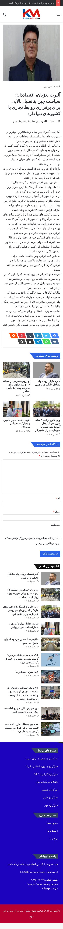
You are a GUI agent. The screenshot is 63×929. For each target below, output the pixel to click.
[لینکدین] (37, 335)
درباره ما (54, 838)
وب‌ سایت (55, 525)
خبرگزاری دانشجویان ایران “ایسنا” (41, 758)
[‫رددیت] (12, 335)
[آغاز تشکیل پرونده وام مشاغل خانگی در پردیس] (46, 370)
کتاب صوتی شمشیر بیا (26, 672)
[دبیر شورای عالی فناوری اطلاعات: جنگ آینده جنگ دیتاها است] (50, 713)
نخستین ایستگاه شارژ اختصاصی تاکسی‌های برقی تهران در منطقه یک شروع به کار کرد (21, 728)
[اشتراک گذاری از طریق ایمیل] (29, 341)
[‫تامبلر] (29, 335)
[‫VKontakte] (53, 341)
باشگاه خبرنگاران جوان (47, 782)
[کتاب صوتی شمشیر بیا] (50, 676)
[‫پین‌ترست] (20, 335)
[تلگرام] (37, 341)
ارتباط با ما (52, 831)
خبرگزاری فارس (50, 797)
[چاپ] (20, 341)
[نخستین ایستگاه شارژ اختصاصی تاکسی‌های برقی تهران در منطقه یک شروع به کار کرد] (50, 729)
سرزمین (48, 86)
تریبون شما (52, 823)
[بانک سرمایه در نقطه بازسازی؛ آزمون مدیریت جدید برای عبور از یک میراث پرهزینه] (50, 659)
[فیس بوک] (53, 335)
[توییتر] (45, 335)
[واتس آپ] (45, 341)
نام (58, 498)
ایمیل (56, 511)
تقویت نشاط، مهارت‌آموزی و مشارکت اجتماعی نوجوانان (16, 423)
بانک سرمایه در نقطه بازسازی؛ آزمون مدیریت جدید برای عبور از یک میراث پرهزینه (21, 659)
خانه (56, 86)
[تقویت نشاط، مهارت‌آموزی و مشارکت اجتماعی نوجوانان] (16, 409)
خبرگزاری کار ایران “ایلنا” (46, 774)
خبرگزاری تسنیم (50, 789)
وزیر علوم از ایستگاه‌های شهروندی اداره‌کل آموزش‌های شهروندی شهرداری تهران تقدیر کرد (20, 610)
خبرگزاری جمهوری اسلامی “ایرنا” (42, 766)
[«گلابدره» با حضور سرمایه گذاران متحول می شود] (50, 644)
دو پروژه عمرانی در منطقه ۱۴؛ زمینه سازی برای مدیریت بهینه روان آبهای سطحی (22, 593)
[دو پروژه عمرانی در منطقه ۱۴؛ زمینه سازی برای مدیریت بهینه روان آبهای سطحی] (16, 370)
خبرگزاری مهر (51, 805)
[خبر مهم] (31, 14)
